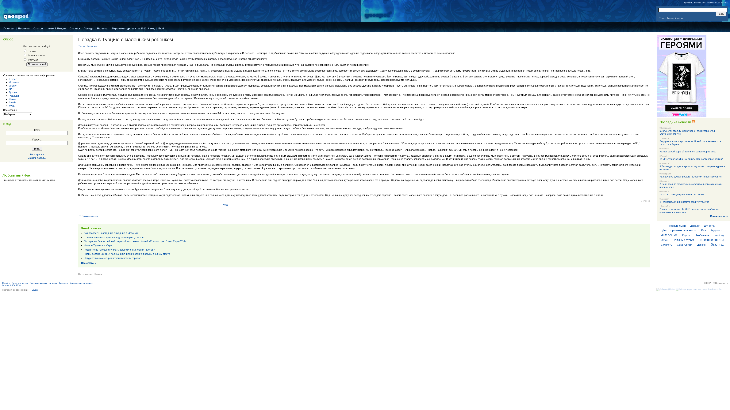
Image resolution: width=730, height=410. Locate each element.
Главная (8, 28)
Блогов (31, 51)
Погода (88, 28)
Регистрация (37, 154)
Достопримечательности (679, 230)
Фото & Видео (56, 28)
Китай (12, 102)
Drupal (35, 290)
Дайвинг (695, 225)
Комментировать (90, 216)
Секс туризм (684, 244)
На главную (85, 274)
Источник (645, 201)
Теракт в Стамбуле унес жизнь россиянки (681, 194)
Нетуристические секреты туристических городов (112, 258)
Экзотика (717, 244)
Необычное (702, 235)
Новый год (719, 235)
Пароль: (37, 139)
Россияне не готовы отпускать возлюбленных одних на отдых (119, 249)
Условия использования (81, 283)
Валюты (102, 28)
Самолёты (666, 245)
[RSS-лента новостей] (693, 122)
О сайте (6, 283)
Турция (662, 18)
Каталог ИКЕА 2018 (11, 285)
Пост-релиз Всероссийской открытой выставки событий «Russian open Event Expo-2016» (135, 241)
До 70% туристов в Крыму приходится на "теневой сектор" (691, 159)
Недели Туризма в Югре (98, 245)
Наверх (98, 274)
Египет (13, 79)
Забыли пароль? (37, 158)
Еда (703, 230)
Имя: (37, 129)
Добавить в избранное (694, 3)
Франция (14, 95)
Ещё (161, 28)
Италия (13, 85)
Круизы (686, 235)
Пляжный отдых (683, 239)
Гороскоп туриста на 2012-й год (133, 28)
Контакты (63, 283)
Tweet (224, 204)
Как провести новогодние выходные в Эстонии (111, 233)
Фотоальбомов (36, 55)
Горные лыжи (677, 225)
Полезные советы (711, 239)
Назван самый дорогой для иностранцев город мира (687, 151)
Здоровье (716, 230)
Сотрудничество (20, 283)
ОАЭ (11, 89)
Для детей (92, 46)
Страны (75, 28)
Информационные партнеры (43, 283)
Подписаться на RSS (717, 3)
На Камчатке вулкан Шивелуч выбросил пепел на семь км (690, 176)
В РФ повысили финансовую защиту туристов (684, 202)
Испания (679, 18)
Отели (664, 240)
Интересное (669, 235)
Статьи (38, 28)
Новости (24, 28)
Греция (670, 18)
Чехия (12, 99)
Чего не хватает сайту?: (37, 46)
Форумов (32, 59)
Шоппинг (701, 245)
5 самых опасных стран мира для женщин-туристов (114, 237)
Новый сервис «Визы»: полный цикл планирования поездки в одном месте (127, 253)
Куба (11, 105)
